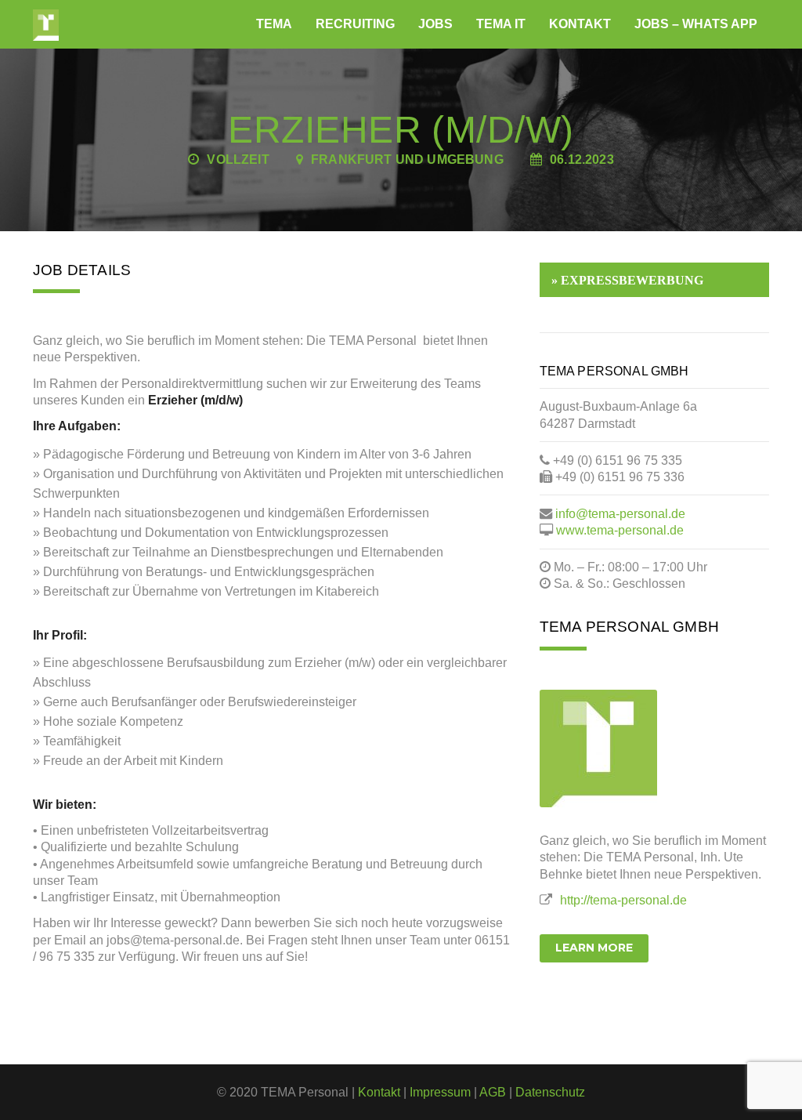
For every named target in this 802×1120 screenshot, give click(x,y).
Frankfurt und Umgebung (407, 159)
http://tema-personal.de (623, 900)
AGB (492, 1092)
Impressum (440, 1092)
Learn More (594, 948)
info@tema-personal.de (620, 513)
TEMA (274, 23)
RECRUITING (355, 23)
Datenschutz (550, 1092)
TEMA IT (501, 23)
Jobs (435, 23)
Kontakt (580, 23)
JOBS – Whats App (695, 23)
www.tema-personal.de (620, 530)
